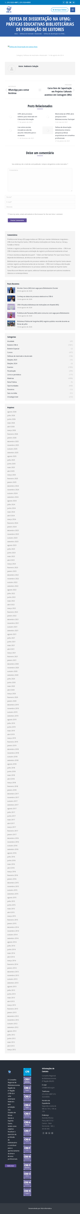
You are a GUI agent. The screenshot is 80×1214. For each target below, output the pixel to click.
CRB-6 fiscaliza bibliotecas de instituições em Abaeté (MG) (38, 305)
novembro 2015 (13, 886)
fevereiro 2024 (12, 523)
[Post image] (10, 117)
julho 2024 (11, 504)
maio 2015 (11, 909)
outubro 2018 (12, 757)
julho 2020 (11, 679)
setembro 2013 (12, 983)
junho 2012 (11, 1038)
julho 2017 (11, 812)
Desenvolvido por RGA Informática (40, 1208)
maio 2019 (11, 731)
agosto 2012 (11, 1031)
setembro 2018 (12, 760)
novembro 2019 (13, 708)
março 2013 (11, 1005)
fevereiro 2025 (12, 478)
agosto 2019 (11, 719)
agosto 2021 (11, 634)
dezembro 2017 (13, 794)
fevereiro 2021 (12, 656)
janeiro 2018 (11, 790)
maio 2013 (11, 998)
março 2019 (11, 738)
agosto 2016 (11, 853)
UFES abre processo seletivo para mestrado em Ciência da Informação (27, 116)
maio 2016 (11, 864)
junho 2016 (11, 860)
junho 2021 (11, 642)
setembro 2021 (12, 630)
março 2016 (11, 872)
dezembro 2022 (13, 575)
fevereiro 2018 (12, 786)
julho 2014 (11, 946)
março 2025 (11, 475)
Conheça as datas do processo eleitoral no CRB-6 (35, 296)
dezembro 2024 (13, 486)
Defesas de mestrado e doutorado (31, 34)
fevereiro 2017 (12, 831)
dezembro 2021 (13, 619)
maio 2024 (11, 512)
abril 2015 (11, 912)
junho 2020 (11, 682)
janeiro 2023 (11, 571)
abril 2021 (11, 649)
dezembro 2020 (13, 664)
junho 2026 (11, 419)
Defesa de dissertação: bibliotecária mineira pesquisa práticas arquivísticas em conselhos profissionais (65, 132)
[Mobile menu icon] (72, 9)
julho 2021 (11, 638)
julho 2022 (11, 593)
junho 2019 (11, 727)
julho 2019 (11, 723)
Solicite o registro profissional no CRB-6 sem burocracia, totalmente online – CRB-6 (37, 248)
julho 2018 (11, 768)
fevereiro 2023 (12, 567)
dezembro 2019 (13, 705)
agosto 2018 (11, 764)
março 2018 (11, 783)
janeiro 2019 (11, 745)
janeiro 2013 (11, 1012)
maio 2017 (11, 820)
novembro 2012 (13, 1020)
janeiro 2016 (11, 879)
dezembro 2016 (13, 838)
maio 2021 (11, 645)
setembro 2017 (12, 805)
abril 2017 (11, 823)
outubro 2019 (12, 712)
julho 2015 (11, 901)
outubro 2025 (12, 449)
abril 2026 (11, 427)
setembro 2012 (12, 1027)
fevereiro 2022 (12, 612)
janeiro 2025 (11, 482)
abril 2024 (11, 516)
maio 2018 (11, 775)
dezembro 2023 (13, 530)
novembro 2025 (13, 445)
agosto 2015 (11, 897)
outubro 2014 (12, 935)
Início (16, 34)
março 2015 (11, 916)
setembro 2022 (12, 586)
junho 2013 (11, 994)
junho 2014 (11, 949)
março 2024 (11, 519)
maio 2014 (11, 953)
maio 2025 (11, 467)
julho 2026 (11, 415)
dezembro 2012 (13, 1016)
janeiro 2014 (11, 968)
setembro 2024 (12, 497)
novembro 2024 (13, 490)
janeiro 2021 (11, 660)
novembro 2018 (13, 753)
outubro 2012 (12, 1024)
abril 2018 (11, 779)
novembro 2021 (13, 623)
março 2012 (11, 1050)
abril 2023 (11, 560)
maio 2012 (11, 1042)
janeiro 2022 (11, 616)
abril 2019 (11, 734)
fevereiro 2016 (12, 875)
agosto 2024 (11, 501)
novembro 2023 (13, 534)
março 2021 (11, 653)
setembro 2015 (12, 894)
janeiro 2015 (11, 923)
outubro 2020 (12, 671)
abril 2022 (11, 605)
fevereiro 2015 (12, 920)
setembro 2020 (12, 675)
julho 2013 (11, 990)
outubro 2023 (12, 538)
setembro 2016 (12, 849)
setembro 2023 (12, 541)
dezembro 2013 (13, 972)
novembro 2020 (13, 668)
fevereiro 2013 (12, 1009)
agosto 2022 (11, 590)
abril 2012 (11, 1046)
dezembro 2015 (13, 883)
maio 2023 (11, 556)
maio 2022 (11, 601)
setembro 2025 (12, 453)
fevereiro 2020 (12, 697)
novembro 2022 (13, 579)
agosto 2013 (11, 986)
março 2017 (11, 827)
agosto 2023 (11, 545)
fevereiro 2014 (12, 964)
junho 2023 (11, 553)
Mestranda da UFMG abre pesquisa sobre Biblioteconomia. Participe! (64, 116)
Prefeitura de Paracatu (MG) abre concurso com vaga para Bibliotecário (43, 313)
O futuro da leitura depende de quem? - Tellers (24, 255)
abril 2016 (11, 868)
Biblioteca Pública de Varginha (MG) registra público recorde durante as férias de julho (43, 322)
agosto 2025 (11, 456)
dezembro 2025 (13, 441)
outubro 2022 (12, 582)
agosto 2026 (11, 412)
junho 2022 (11, 597)
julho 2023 (11, 549)
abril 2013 (11, 1001)
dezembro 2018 (13, 749)
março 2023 (11, 564)
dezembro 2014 (13, 927)
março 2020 (11, 694)
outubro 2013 (12, 979)
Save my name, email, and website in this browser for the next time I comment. (36, 214)
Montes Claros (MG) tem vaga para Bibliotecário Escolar (37, 288)
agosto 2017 (11, 808)
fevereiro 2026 (12, 434)
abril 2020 (11, 690)
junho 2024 (11, 508)
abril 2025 (11, 471)
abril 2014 (11, 957)
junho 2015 (11, 905)
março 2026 (11, 430)
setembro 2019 (12, 716)
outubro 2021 (12, 627)
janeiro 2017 (11, 834)
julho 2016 (11, 857)
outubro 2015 (12, 890)
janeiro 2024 (11, 527)
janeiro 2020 (11, 701)
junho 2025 (11, 464)
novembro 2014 (13, 931)
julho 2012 (11, 1035)
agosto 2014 (11, 942)
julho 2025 (11, 460)
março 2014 (11, 961)
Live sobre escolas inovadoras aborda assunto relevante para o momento (27, 131)
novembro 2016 (13, 842)
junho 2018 (11, 771)
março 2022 (11, 608)
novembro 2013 (13, 975)
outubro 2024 (12, 493)
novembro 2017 (13, 797)
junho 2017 (11, 816)
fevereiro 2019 (12, 742)
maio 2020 (11, 686)
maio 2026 (11, 423)
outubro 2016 (12, 846)
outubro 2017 (12, 801)
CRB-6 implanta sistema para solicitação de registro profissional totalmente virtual (37, 251)
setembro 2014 (12, 938)
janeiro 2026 (11, 438)
